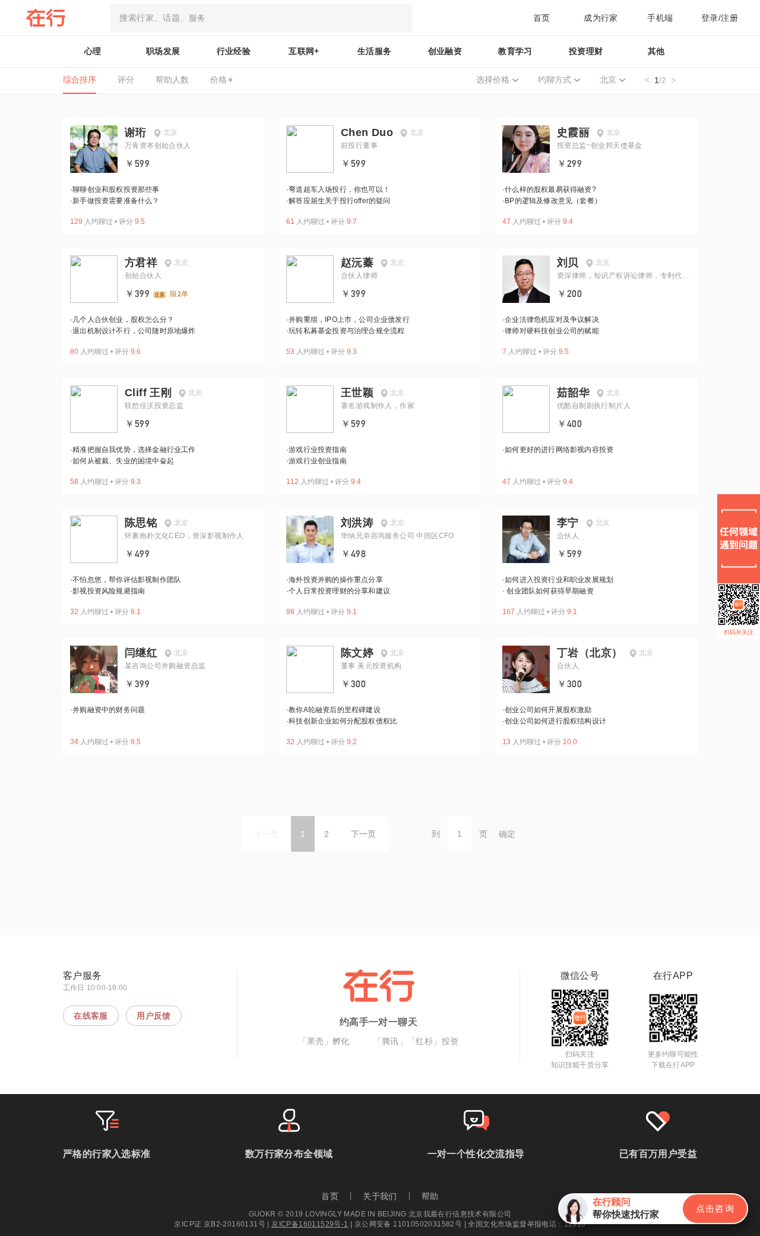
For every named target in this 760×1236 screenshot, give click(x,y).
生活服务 (374, 51)
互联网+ (304, 51)
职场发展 (163, 51)
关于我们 (380, 1196)
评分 (126, 79)
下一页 (363, 834)
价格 (218, 79)
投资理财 (586, 51)
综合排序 (79, 79)
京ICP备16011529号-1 (309, 1224)
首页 (541, 18)
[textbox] (261, 18)
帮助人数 (172, 79)
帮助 (430, 1196)
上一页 (266, 834)
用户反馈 (154, 1015)
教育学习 (515, 51)
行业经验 (234, 51)
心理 (93, 51)
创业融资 (445, 51)
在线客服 (91, 1015)
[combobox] (261, 18)
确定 (507, 834)
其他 (656, 51)
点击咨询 (714, 1208)
